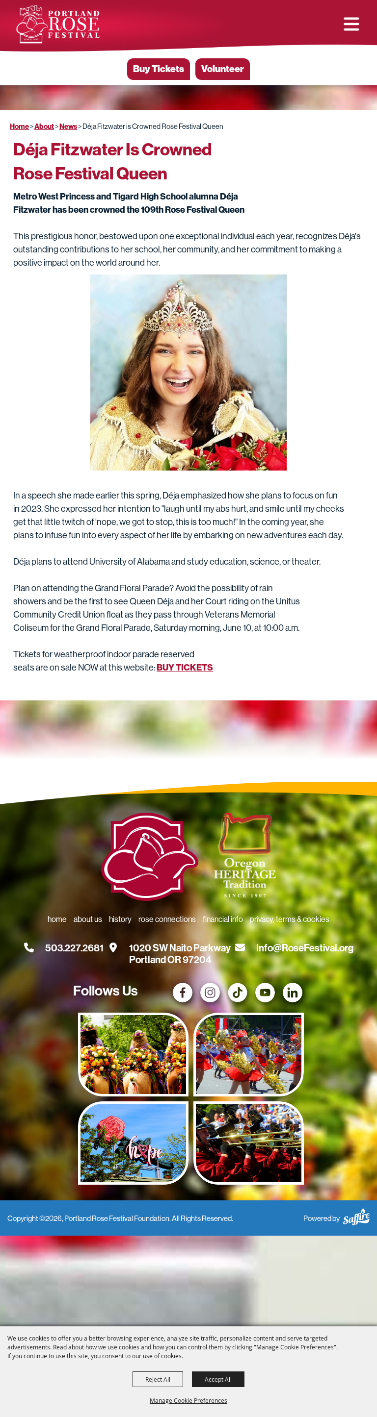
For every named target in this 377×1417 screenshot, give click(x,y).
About (44, 126)
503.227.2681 (74, 948)
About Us (88, 919)
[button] (351, 24)
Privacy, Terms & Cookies (289, 919)
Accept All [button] (218, 1379)
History (120, 919)
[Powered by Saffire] (356, 1218)
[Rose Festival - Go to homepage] (149, 859)
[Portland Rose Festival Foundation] (58, 24)
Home (19, 126)
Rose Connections (167, 919)
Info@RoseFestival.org (304, 948)
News (68, 126)
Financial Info (223, 919)
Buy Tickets (158, 69)
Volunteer (222, 69)
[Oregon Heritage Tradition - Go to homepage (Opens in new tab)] (245, 857)
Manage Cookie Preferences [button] (188, 1400)
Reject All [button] (157, 1379)
